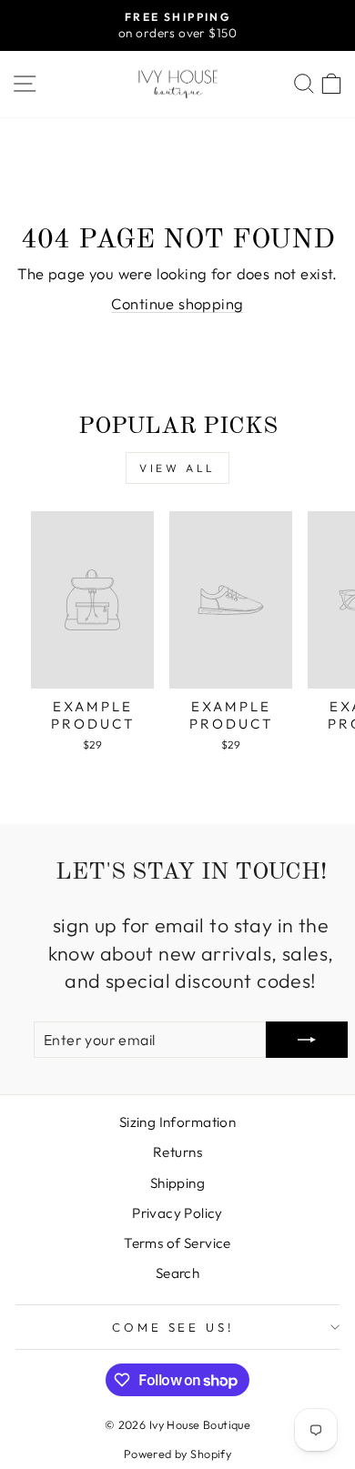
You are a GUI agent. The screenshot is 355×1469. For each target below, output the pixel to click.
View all (177, 468)
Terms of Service (177, 1243)
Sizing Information (177, 1122)
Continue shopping (177, 303)
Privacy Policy (177, 1213)
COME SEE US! (173, 1327)
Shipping (177, 1183)
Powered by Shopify (177, 1453)
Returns (177, 1152)
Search (177, 1273)
